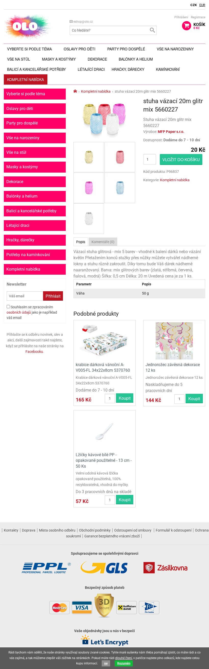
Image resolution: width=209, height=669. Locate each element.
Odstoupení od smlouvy (132, 530)
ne (106, 663)
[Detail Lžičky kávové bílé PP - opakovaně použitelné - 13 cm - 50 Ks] (104, 430)
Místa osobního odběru (57, 530)
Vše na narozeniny (175, 48)
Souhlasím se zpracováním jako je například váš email (32, 312)
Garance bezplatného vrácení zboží (112, 536)
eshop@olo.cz (83, 21)
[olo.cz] (28, 26)
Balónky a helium (136, 59)
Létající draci (91, 69)
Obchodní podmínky (95, 530)
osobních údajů (19, 312)
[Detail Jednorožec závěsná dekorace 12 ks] (174, 340)
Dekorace (97, 59)
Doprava (28, 530)
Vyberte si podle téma (29, 48)
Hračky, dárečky (128, 69)
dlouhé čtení (123, 658)
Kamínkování (168, 69)
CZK (193, 5)
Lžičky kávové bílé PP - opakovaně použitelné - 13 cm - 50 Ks (104, 460)
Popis (80, 242)
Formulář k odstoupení (173, 530)
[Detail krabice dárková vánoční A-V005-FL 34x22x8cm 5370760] (104, 340)
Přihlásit (53, 296)
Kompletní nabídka (25, 79)
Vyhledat (152, 30)
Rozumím (123, 663)
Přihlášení (181, 17)
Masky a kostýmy (59, 59)
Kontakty (11, 530)
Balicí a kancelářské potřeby (36, 69)
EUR (202, 5)
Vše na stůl (18, 59)
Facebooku (34, 352)
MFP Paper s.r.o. (171, 132)
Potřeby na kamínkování (28, 254)
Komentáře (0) (103, 242)
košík (199, 26)
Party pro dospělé (126, 48)
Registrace (198, 17)
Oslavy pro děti (79, 48)
